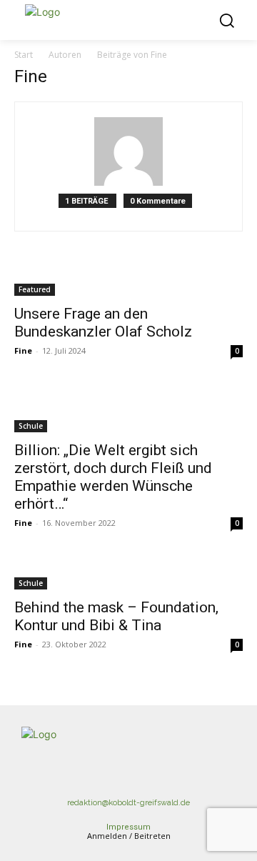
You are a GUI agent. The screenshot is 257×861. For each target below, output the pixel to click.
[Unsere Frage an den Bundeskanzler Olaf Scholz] (128, 281)
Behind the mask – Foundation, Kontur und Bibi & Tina (116, 616)
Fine (23, 350)
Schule (31, 426)
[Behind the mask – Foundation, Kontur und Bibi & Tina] (128, 574)
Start (23, 55)
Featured (35, 289)
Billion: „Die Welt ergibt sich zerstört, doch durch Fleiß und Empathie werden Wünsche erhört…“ (113, 477)
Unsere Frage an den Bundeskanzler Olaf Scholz (103, 322)
